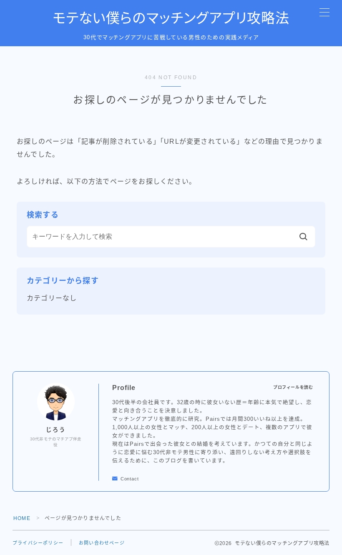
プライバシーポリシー (38, 542)
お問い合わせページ (102, 542)
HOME (21, 518)
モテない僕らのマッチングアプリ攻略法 (171, 18)
